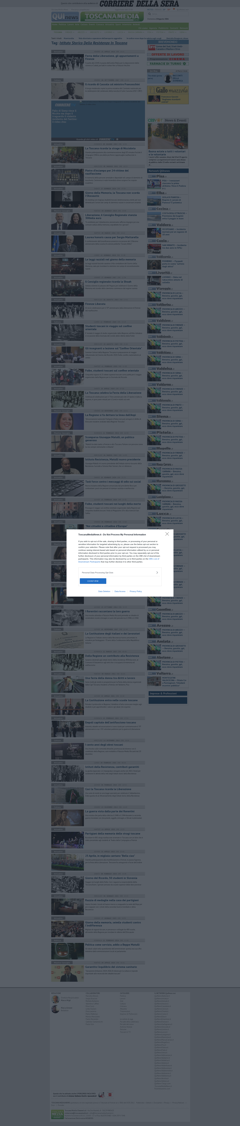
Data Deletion (104, 591)
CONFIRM (93, 581)
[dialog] (120, 563)
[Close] (168, 534)
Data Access (120, 591)
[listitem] (120, 572)
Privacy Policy (136, 591)
